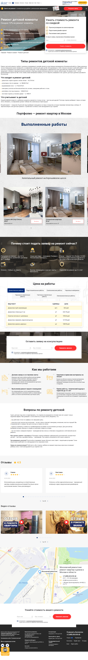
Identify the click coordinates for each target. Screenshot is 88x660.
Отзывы (26, 2)
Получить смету (73, 8)
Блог (35, 2)
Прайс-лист (31, 2)
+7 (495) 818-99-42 (67, 2)
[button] (40, 501)
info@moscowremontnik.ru (70, 580)
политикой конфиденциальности (63, 50)
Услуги (9, 2)
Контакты (22, 2)
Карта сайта (74, 644)
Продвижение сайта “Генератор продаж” (11, 638)
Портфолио (17, 2)
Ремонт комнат (12, 52)
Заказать (77, 308)
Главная (3, 52)
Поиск (38, 2)
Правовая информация (6, 633)
